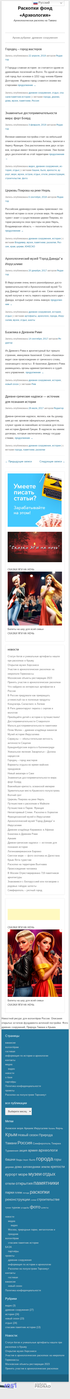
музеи (15, 100)
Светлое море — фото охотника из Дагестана (34, 855)
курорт (11, 1174)
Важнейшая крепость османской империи (31, 786)
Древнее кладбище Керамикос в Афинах (31, 829)
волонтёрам (12, 1047)
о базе (8, 1077)
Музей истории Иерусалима (23, 734)
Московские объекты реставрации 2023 (30, 678)
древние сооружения (40, 93)
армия (33, 1150)
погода (26, 1193)
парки (9, 1192)
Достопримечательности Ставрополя (29, 721)
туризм (16, 1207)
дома (8, 100)
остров (28, 174)
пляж (18, 1192)
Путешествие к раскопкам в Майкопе (28, 803)
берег (25, 1160)
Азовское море (14, 1128)
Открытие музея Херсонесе (23, 665)
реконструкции (56, 174)
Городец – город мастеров (23, 49)
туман (8, 1208)
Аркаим (12, 838)
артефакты (31, 316)
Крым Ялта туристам (19, 860)
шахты (31, 320)
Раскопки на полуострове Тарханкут (25, 1094)
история (56, 238)
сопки (33, 1200)
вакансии (10, 1042)
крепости (52, 170)
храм (12, 246)
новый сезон (12, 384)
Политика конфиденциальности (23, 1086)
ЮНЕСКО (30, 246)
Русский (44, 2)
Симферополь (42, 1143)
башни (35, 170)
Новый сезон (28, 1135)
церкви (20, 246)
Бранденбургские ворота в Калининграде (31, 747)
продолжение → (27, 85)
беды (19, 1159)
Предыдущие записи (18, 461)
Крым (11, 1134)
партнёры (10, 1081)
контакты (10, 1060)
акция (23, 1150)
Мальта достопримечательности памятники (32, 725)
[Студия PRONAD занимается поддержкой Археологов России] (42, 1387)
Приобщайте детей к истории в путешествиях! (34, 717)
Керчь (59, 1128)
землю (45, 1166)
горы (57, 1159)
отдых (55, 93)
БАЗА (8, 1247)
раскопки (51, 242)
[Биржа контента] (34, 526)
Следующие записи (52, 461)
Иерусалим (41, 1128)
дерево (55, 97)
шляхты (45, 1208)
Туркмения (11, 1150)
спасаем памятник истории (23, 1242)
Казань (52, 1128)
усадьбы (25, 1208)
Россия (35, 100)
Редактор (59, 408)
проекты (9, 1090)
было (43, 170)
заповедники (31, 1166)
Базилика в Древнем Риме (23, 332)
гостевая (10, 1051)
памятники (25, 100)
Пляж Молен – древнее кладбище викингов (32, 730)
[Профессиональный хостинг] (8, 1387)
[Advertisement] (34, 914)
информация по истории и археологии (26, 1055)
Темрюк (56, 1143)
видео (32, 166)
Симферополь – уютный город (25, 890)
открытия (24, 1183)
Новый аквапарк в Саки (21, 773)
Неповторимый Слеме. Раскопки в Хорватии (33, 812)
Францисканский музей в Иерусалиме (29, 816)
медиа (8, 1064)
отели (44, 174)
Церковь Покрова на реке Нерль (27, 190)
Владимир (20, 242)
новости (9, 1073)
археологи (43, 316)
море (14, 174)
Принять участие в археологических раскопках (34, 682)
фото (25, 178)
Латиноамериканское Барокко (24, 851)
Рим (34, 384)
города (47, 97)
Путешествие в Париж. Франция (26, 808)
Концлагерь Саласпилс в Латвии (26, 704)
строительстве (13, 178)
